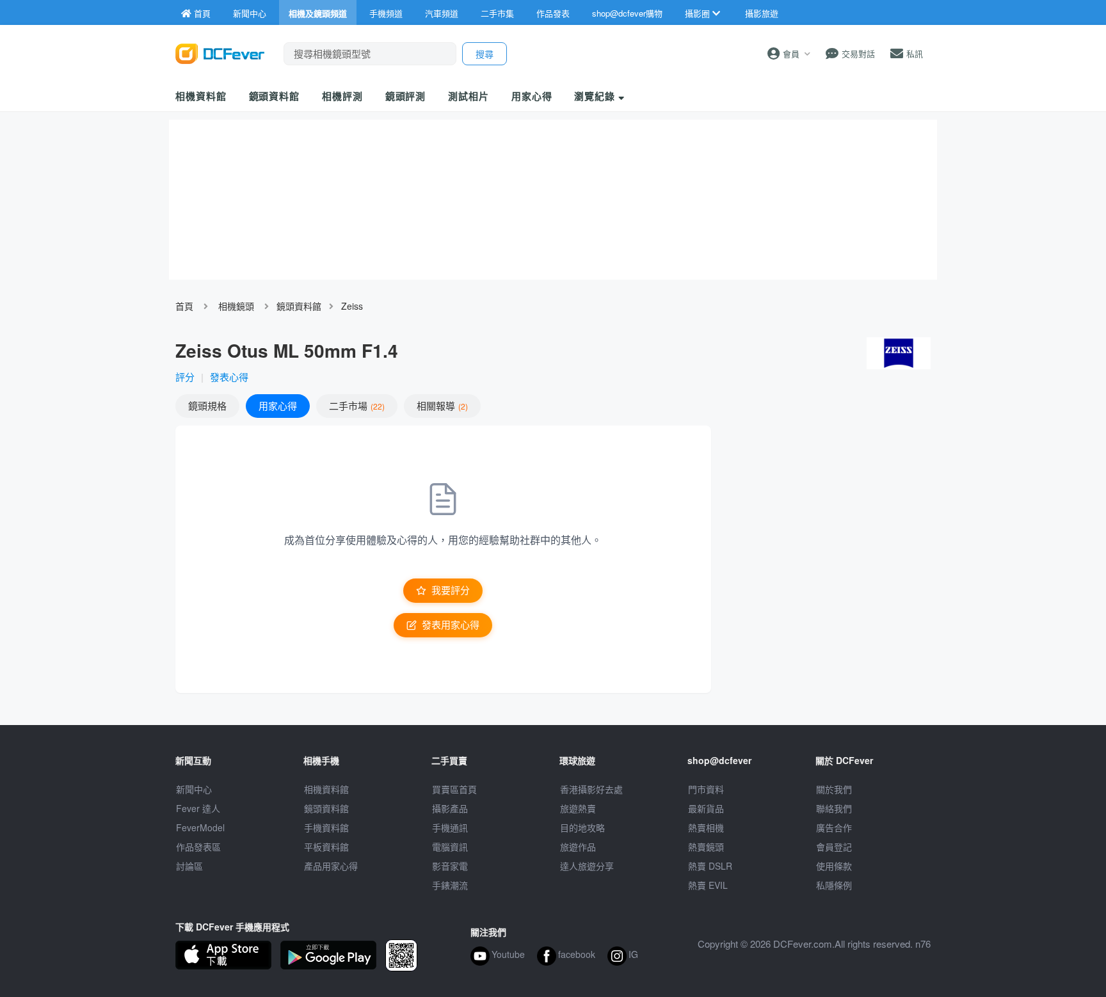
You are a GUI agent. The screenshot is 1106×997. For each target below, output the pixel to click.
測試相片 (468, 96)
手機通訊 (450, 827)
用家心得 (531, 96)
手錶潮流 (450, 885)
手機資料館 (326, 827)
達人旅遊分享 (587, 865)
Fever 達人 (198, 808)
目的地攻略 (582, 827)
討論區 (189, 865)
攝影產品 (450, 808)
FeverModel (200, 827)
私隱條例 (834, 885)
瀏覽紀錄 (596, 96)
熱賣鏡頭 (706, 846)
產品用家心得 (331, 865)
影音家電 (450, 865)
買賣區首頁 (454, 789)
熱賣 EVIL (708, 885)
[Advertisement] (827, 518)
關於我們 (834, 789)
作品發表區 (198, 846)
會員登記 (834, 846)
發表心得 (229, 376)
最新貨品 (706, 808)
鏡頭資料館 (274, 96)
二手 (355, 405)
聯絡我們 (834, 808)
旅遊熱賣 (578, 808)
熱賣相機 (706, 827)
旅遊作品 (578, 846)
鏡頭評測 (405, 96)
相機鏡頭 (236, 305)
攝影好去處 (591, 789)
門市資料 (706, 789)
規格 (207, 405)
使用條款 (834, 865)
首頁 (184, 305)
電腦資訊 (450, 846)
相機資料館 (201, 96)
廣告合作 (834, 827)
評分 (185, 376)
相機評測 (342, 96)
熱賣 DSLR (710, 865)
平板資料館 (326, 846)
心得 (278, 405)
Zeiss (352, 305)
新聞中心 (194, 789)
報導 (441, 405)
